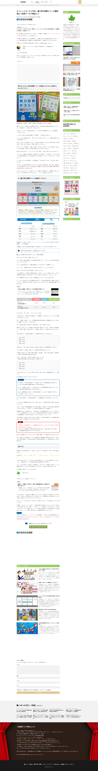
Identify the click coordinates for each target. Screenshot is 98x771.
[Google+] (21, 19)
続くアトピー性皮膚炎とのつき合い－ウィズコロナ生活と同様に (38, 744)
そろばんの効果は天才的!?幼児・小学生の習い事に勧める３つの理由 (49, 569)
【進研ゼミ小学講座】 (21, 514)
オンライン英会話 (68, 148)
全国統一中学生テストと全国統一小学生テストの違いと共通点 (72, 111)
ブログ (51, 1)
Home (33, 1)
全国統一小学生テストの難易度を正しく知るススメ (48, 582)
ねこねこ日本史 (68, 153)
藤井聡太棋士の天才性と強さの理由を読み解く (47, 609)
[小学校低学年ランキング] (66, 124)
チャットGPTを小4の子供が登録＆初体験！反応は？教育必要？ (49, 596)
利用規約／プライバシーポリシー (67, 764)
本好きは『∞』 (25, 17)
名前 (18, 675)
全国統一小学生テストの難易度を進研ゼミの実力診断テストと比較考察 (73, 711)
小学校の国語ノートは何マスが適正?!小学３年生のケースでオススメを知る (71, 58)
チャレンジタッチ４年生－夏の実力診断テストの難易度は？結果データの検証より (46, 5)
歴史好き (75, 153)
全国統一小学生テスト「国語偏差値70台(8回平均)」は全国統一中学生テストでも (71, 107)
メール (18, 680)
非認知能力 (76, 148)
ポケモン (67, 155)
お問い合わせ (56, 764)
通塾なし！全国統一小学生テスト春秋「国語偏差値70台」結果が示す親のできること (34, 484)
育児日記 (37, 1)
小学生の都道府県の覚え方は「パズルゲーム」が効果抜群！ (49, 623)
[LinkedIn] (29, 19)
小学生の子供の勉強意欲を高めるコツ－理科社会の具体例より (57, 711)
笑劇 (74, 141)
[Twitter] (19, 19)
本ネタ (75, 150)
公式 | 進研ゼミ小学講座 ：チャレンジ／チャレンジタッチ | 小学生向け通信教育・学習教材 (39, 242)
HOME (19, 5)
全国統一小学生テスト (69, 172)
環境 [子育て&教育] (44, 1)
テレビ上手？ (67, 158)
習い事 (73, 133)
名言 (76, 172)
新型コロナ (74, 170)
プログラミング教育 (68, 143)
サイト (18, 685)
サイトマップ (50, 764)
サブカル (73, 155)
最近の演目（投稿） (68, 102)
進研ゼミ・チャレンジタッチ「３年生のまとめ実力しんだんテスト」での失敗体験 (40, 717)
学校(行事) (67, 170)
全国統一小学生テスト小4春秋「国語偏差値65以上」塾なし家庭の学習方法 (40, 711)
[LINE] (27, 19)
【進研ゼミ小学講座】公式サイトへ (39, 526)
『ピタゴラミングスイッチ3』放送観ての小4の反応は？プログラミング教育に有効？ (56, 717)
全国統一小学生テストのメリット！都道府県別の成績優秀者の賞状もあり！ (71, 89)
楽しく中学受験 (30, 17)
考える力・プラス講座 (36, 17)
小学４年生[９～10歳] (29, 5)
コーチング (67, 133)
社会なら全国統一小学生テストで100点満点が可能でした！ (31, 289)
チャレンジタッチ (20, 17)
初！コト (67, 165)
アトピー (67, 160)
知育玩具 (77, 143)
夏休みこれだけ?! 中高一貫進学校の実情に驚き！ (72, 115)
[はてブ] (23, 19)
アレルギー (73, 160)
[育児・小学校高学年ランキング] (66, 126)
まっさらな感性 (74, 165)
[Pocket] (25, 19)
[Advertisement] (38, 72)
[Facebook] (17, 19)
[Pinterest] (31, 19)
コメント (18, 664)
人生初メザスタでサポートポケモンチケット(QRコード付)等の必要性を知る (73, 716)
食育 (74, 158)
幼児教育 (76, 136)
